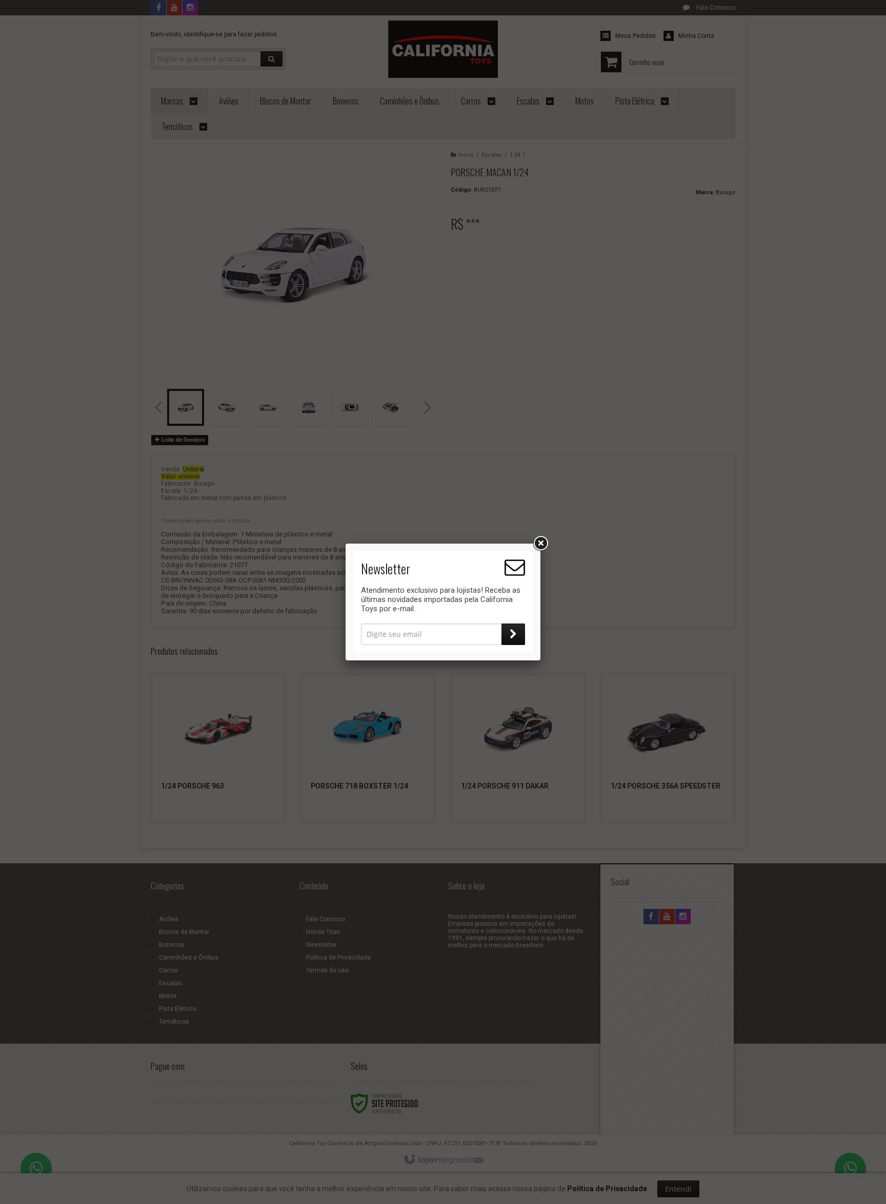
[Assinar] (513, 634)
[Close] (540, 543)
